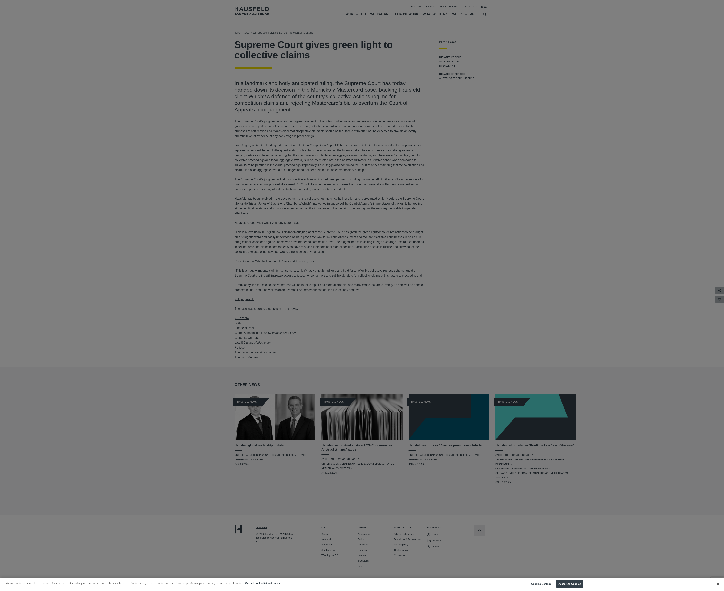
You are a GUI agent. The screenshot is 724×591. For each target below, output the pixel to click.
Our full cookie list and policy (262, 583)
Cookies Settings (541, 584)
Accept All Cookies (569, 584)
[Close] (718, 584)
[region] (362, 584)
